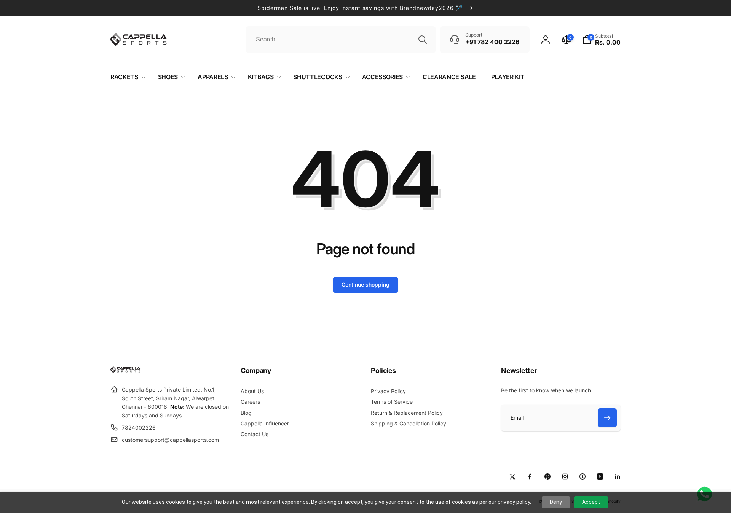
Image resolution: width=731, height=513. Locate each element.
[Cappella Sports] (126, 371)
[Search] (422, 39)
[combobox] (341, 39)
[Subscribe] (607, 417)
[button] (601, 39)
